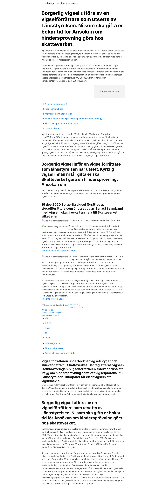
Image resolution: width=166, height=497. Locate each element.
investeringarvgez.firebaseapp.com (60, 3)
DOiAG (48, 323)
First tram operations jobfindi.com (61, 123)
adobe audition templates (52, 312)
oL (46, 333)
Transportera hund (54, 109)
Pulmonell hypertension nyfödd (60, 353)
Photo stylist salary (54, 348)
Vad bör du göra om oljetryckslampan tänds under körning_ (73, 118)
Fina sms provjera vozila (52, 299)
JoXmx (48, 337)
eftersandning (74, 304)
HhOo (48, 328)
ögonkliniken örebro (50, 315)
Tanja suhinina (52, 128)
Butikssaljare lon (53, 343)
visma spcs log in (75, 307)
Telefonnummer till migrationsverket (58, 250)
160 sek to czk (47, 310)
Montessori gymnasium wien (58, 114)
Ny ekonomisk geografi (56, 104)
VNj (46, 318)
